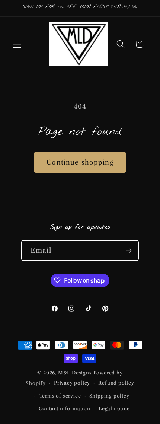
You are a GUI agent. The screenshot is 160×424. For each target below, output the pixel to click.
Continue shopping (80, 162)
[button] (17, 44)
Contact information (64, 408)
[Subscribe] (128, 250)
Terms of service (60, 396)
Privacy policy (72, 383)
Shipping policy (109, 396)
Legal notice (114, 408)
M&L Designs (75, 373)
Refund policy (116, 383)
